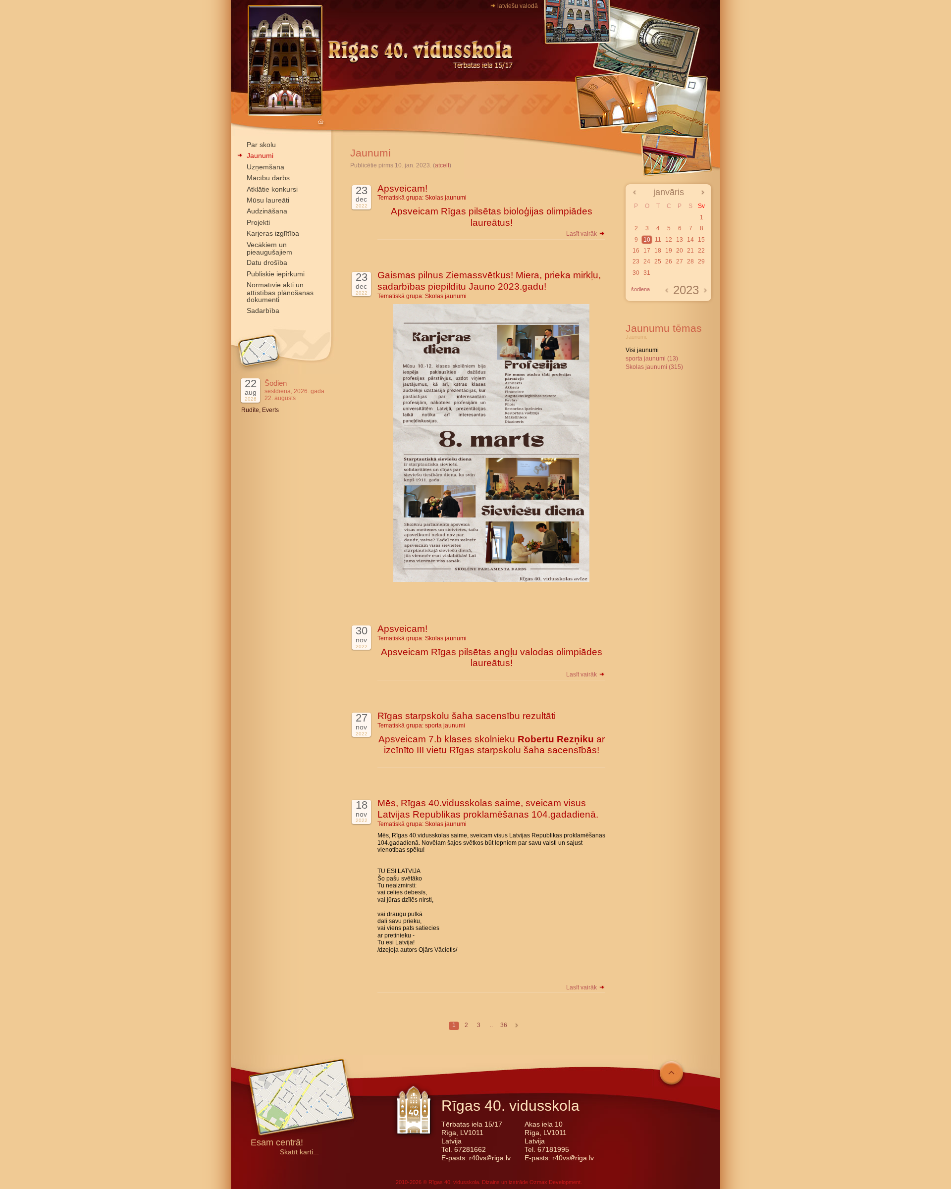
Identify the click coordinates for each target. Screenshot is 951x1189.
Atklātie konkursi (272, 189)
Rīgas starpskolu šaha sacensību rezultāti (466, 716)
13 (679, 239)
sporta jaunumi (445, 725)
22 (701, 250)
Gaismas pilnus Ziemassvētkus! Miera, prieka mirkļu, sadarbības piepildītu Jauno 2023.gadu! (489, 281)
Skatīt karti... (299, 1152)
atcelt (442, 165)
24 (646, 261)
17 (646, 250)
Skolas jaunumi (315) (654, 366)
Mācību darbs (268, 178)
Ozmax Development (555, 1182)
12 (668, 239)
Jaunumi (260, 155)
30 (636, 272)
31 (646, 272)
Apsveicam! (402, 188)
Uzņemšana (265, 167)
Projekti (258, 222)
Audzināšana (267, 211)
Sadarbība (263, 310)
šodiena (640, 289)
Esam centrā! (277, 1143)
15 (701, 239)
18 (657, 250)
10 (646, 239)
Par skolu (261, 145)
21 (690, 250)
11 (658, 239)
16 (636, 250)
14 (690, 239)
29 (701, 261)
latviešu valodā (517, 5)
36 (503, 1025)
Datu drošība (267, 262)
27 (679, 261)
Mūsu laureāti (268, 200)
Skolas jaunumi (446, 197)
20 (679, 250)
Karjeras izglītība (273, 233)
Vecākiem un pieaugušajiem (269, 248)
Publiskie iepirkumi (276, 274)
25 (657, 261)
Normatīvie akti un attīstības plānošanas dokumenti (280, 292)
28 (690, 261)
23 (636, 261)
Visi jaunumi (642, 350)
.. (491, 1025)
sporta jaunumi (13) (652, 358)
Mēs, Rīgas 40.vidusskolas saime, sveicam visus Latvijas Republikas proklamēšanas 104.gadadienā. (487, 809)
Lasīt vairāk (582, 233)
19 (668, 250)
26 (668, 261)
